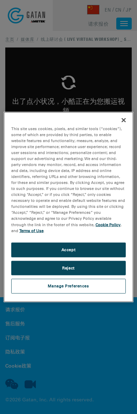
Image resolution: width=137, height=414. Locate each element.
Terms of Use (31, 230)
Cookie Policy (108, 224)
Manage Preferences (68, 286)
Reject (68, 267)
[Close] (123, 120)
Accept (68, 249)
